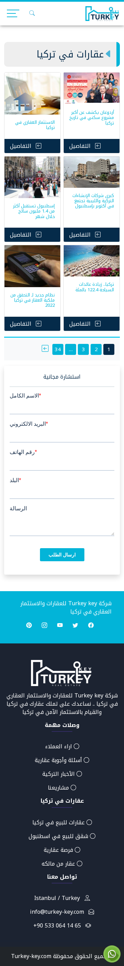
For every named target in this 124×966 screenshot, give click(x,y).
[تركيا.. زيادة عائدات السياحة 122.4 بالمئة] (92, 260)
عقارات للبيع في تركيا (59, 822)
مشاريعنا (59, 787)
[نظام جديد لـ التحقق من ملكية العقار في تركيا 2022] (32, 266)
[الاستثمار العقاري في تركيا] (32, 94)
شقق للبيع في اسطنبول (59, 836)
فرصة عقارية (59, 850)
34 (58, 349)
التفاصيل (80, 146)
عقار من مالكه (59, 863)
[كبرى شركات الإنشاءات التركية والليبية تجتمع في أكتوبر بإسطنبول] (92, 172)
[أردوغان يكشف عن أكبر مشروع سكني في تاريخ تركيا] (92, 89)
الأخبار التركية (59, 774)
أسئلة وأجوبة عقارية (59, 760)
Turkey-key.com (31, 956)
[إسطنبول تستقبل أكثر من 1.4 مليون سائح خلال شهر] (32, 177)
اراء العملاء (59, 746)
